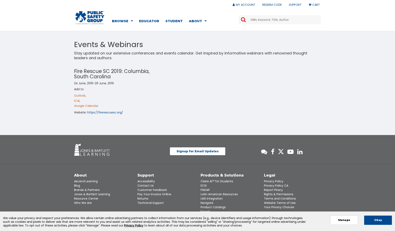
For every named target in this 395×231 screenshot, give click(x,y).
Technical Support (150, 203)
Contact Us (145, 186)
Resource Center (86, 198)
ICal (76, 101)
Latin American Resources (219, 194)
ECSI (204, 186)
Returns (142, 198)
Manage (344, 220)
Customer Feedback (152, 190)
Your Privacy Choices (279, 207)
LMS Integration (212, 198)
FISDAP (205, 190)
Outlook (79, 96)
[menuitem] (123, 22)
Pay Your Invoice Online (154, 194)
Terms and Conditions (280, 198)
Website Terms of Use (280, 203)
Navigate (207, 203)
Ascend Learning (86, 181)
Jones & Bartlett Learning (92, 194)
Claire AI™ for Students (217, 181)
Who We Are (83, 203)
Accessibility (146, 181)
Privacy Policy (273, 181)
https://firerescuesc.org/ (105, 112)
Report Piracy (273, 190)
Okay (378, 220)
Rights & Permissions (278, 194)
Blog (77, 186)
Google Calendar (86, 106)
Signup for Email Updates (198, 151)
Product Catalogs (213, 207)
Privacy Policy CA (276, 186)
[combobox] (280, 19)
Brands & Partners (87, 190)
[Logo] (89, 17)
